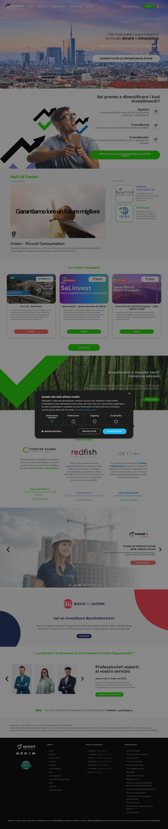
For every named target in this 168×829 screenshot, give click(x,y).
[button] (51, 431)
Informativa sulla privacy (85, 410)
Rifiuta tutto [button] (89, 431)
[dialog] (84, 414)
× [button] (129, 393)
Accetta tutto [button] (114, 431)
